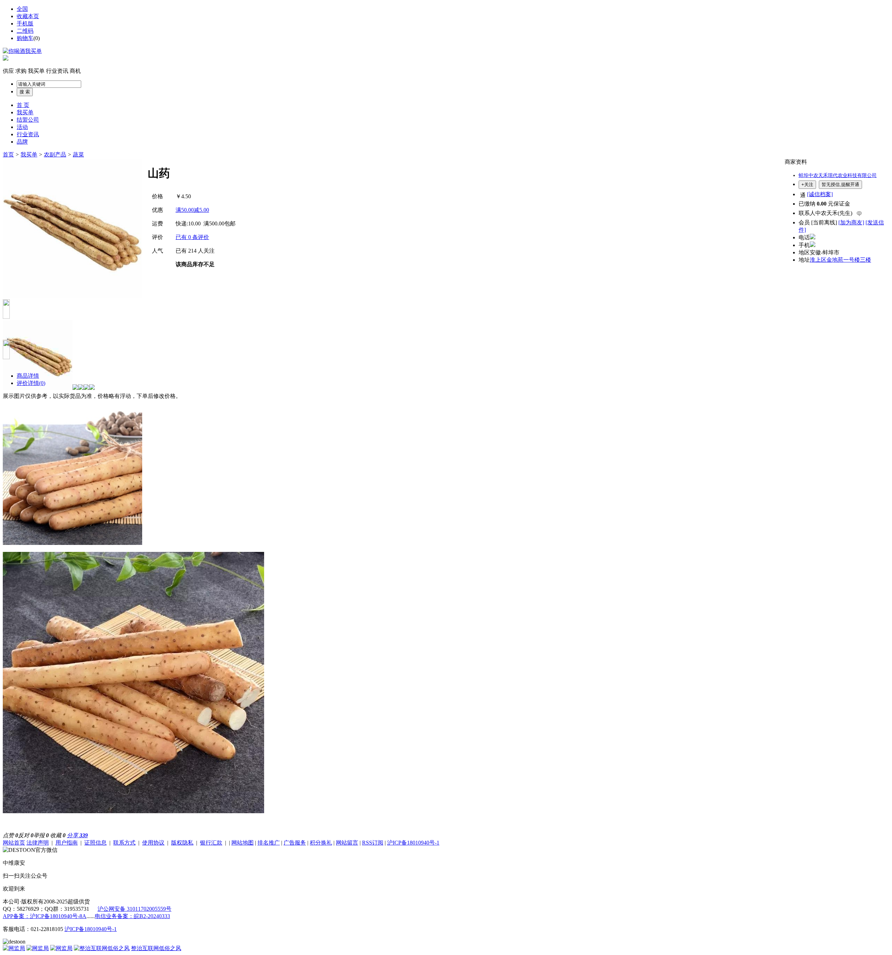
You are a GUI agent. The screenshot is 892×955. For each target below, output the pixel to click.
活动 (22, 127)
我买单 (36, 71)
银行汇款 (211, 843)
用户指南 (66, 843)
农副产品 (55, 154)
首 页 (23, 105)
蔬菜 (78, 154)
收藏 (58, 835)
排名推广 (268, 843)
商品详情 (28, 376)
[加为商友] (851, 222)
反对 (25, 835)
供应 (8, 71)
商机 (75, 71)
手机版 (25, 23)
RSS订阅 (372, 843)
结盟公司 (28, 120)
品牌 (22, 142)
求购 (20, 71)
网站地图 (242, 843)
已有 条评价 (192, 237)
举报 (41, 835)
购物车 (25, 38)
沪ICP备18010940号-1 (413, 843)
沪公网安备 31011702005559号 (134, 909)
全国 (22, 9)
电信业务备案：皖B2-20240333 (132, 916)
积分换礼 (321, 843)
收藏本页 (28, 16)
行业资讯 (57, 71)
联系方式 (124, 843)
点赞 (10, 835)
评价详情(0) (31, 383)
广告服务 (295, 843)
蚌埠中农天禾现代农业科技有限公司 (838, 175)
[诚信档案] (820, 194)
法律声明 (37, 843)
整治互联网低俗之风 (156, 948)
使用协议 (153, 843)
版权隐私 (182, 843)
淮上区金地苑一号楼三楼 (840, 260)
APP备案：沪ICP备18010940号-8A (44, 916)
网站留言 (347, 843)
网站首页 (14, 843)
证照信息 (95, 843)
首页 (8, 154)
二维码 (25, 31)
